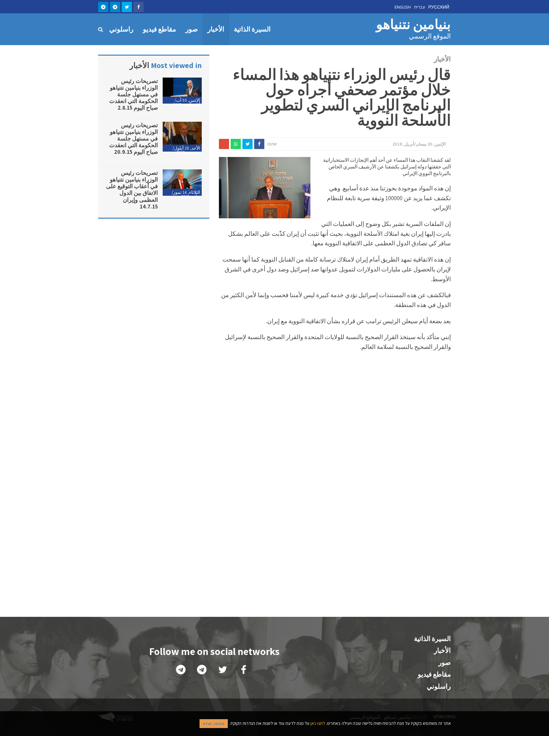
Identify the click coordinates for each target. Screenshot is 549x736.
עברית (419, 7)
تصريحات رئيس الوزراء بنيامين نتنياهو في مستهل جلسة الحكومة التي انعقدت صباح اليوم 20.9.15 (133, 138)
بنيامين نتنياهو (413, 28)
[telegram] (115, 7)
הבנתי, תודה (214, 723)
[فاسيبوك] (138, 7)
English (403, 7)
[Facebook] (259, 144)
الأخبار (215, 29)
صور (192, 29)
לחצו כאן (317, 723)
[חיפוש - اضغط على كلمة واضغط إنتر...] (101, 29)
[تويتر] (127, 7)
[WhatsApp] (236, 144)
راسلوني (121, 29)
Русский (438, 7)
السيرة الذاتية (252, 29)
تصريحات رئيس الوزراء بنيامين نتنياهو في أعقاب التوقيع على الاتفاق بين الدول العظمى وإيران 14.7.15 (132, 189)
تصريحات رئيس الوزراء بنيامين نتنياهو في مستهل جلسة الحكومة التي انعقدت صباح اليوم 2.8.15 (133, 94)
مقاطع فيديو (159, 29)
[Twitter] (247, 144)
